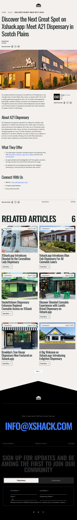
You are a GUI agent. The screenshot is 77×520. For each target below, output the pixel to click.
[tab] (21, 480)
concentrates (10, 156)
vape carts (25, 154)
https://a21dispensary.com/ (19, 182)
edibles (31, 154)
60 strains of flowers (15, 154)
